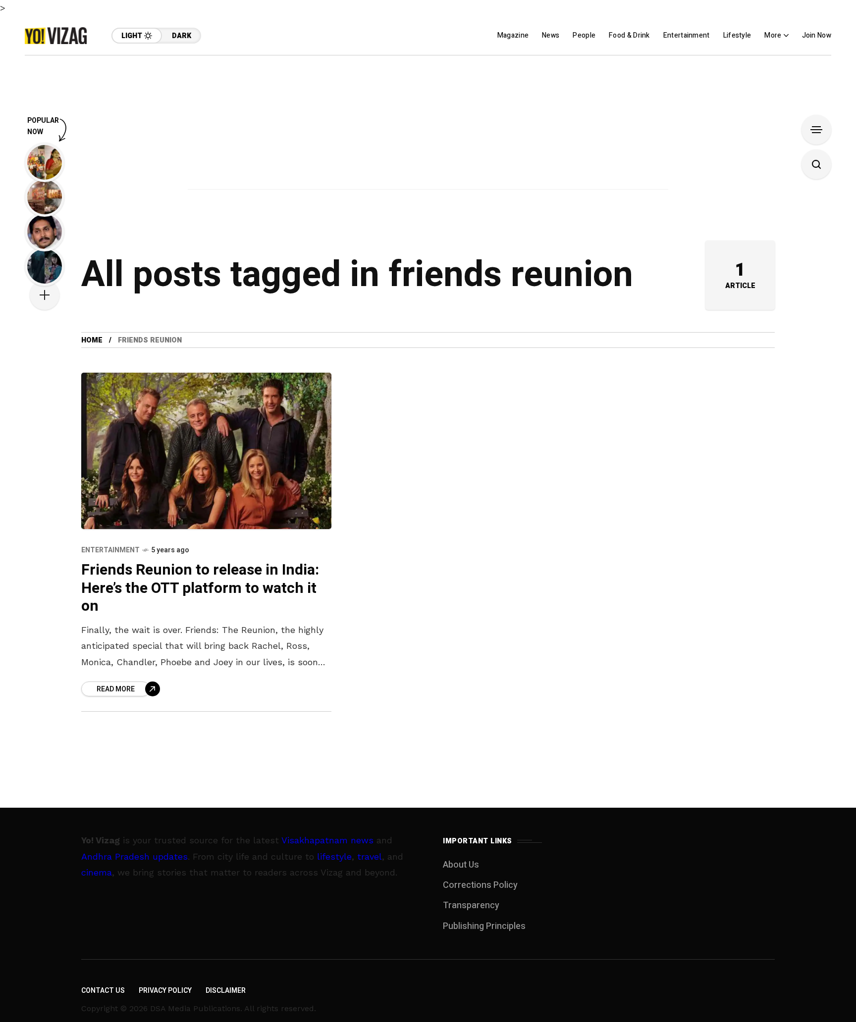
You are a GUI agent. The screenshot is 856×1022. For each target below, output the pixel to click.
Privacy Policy (165, 990)
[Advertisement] (428, 125)
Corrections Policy (480, 885)
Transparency (471, 905)
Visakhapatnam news (327, 840)
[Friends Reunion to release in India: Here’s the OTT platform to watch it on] (206, 451)
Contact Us (103, 990)
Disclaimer (226, 990)
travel (369, 856)
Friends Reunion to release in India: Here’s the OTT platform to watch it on (200, 588)
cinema (96, 872)
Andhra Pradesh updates (134, 856)
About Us (461, 865)
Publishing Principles (484, 926)
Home (92, 340)
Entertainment (110, 550)
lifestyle (334, 856)
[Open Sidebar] (816, 130)
